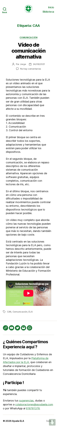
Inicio (51, 7)
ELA (30, 311)
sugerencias (26, 400)
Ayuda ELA (18, 420)
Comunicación (28, 37)
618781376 (33, 408)
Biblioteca (48, 11)
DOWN (52, 422)
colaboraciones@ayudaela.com (34, 404)
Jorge (23, 64)
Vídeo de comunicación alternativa (28, 51)
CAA (9, 311)
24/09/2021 (39, 64)
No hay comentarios (30, 68)
